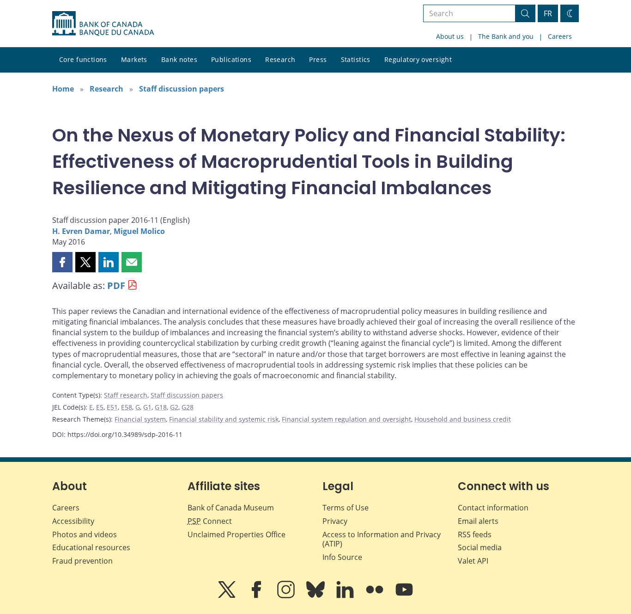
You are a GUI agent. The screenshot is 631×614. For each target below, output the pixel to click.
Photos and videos (84, 534)
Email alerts (478, 521)
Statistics (355, 59)
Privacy (334, 521)
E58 (126, 407)
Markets (134, 59)
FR (548, 13)
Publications (231, 59)
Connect (210, 521)
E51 (112, 407)
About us (450, 36)
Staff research (125, 395)
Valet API (473, 561)
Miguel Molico (139, 231)
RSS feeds (474, 534)
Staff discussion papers (181, 89)
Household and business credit (462, 419)
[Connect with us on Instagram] (287, 596)
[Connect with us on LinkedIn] (346, 596)
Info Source (342, 557)
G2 (174, 407)
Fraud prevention (82, 561)
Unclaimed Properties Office (236, 534)
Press (318, 59)
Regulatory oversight (418, 59)
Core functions (83, 59)
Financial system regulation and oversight (346, 419)
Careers (560, 36)
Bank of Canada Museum (231, 508)
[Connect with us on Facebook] (257, 596)
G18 (161, 407)
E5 (99, 407)
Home (63, 89)
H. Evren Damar (81, 231)
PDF (116, 285)
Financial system (140, 419)
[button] (62, 262)
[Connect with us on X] (228, 596)
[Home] (103, 23)
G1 (147, 407)
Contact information (493, 508)
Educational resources (91, 547)
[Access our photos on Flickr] (375, 596)
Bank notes (179, 59)
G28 (188, 407)
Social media (480, 547)
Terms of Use (345, 508)
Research (280, 59)
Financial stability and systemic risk (224, 419)
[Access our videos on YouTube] (404, 596)
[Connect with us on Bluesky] (316, 596)
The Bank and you (506, 36)
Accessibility (73, 521)
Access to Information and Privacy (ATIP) (381, 539)
